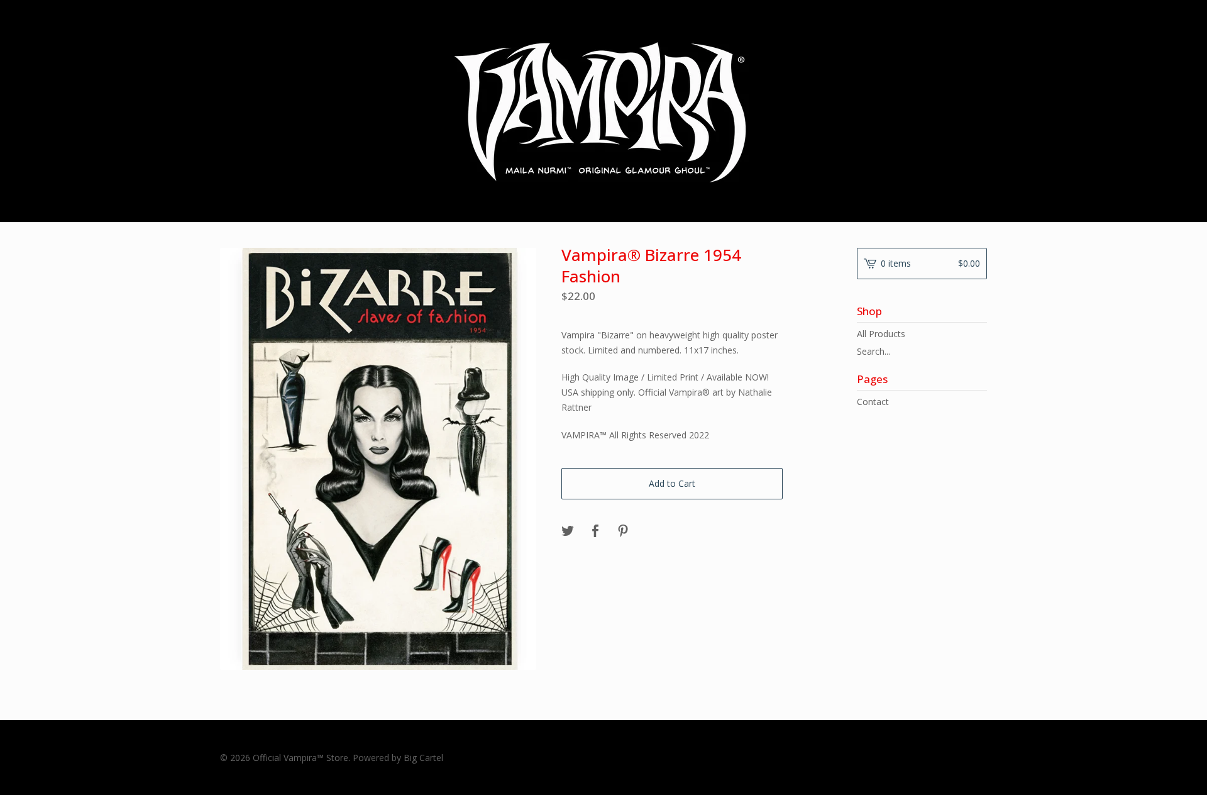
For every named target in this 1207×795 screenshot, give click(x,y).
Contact (873, 402)
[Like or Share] (595, 531)
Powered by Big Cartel (398, 758)
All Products (881, 334)
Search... (873, 351)
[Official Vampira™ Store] (603, 110)
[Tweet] (567, 531)
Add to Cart (672, 483)
